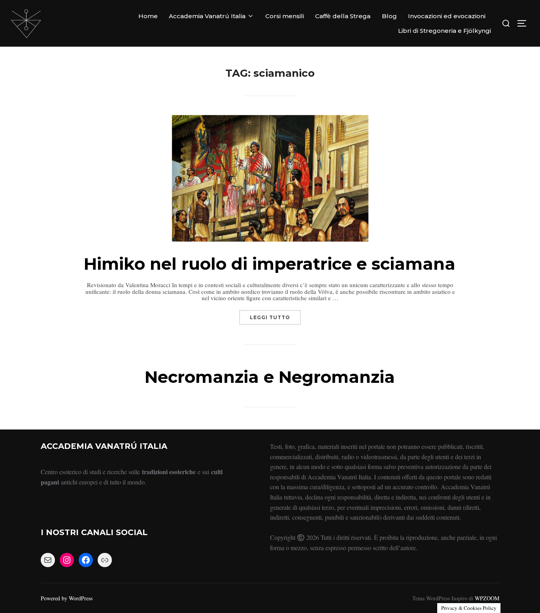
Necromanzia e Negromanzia (270, 377)
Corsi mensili (284, 16)
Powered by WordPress (67, 598)
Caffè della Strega (342, 16)
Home (148, 16)
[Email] (48, 560)
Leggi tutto (275, 315)
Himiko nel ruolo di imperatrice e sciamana (269, 264)
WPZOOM (487, 598)
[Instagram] (67, 560)
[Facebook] (86, 560)
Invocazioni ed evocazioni (446, 16)
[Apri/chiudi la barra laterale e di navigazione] (524, 23)
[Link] (105, 560)
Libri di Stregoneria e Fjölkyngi (444, 30)
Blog (389, 16)
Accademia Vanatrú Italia (207, 16)
